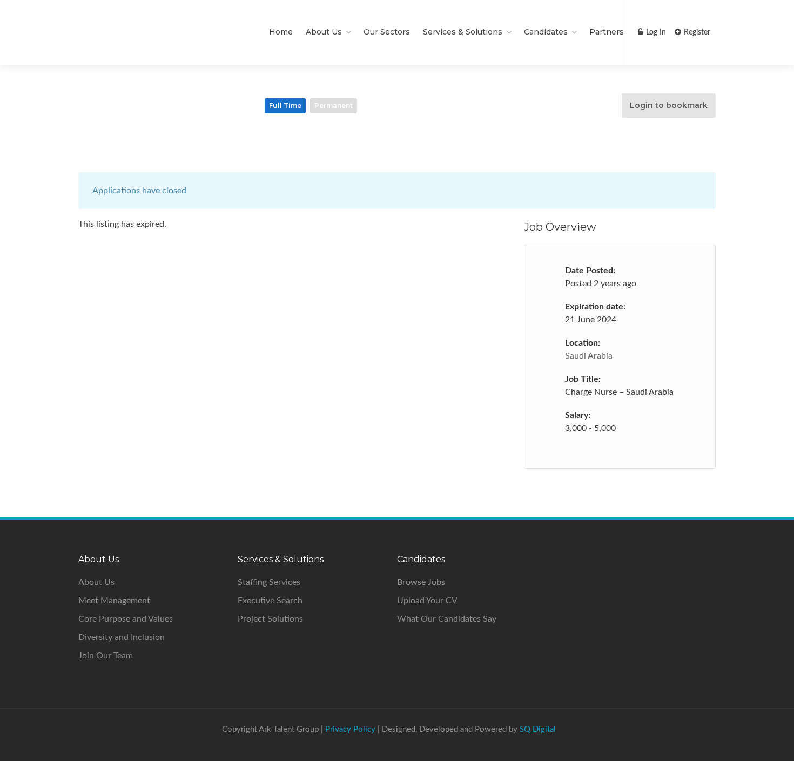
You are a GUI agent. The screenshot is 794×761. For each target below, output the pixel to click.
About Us (96, 582)
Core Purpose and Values (125, 619)
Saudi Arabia (589, 356)
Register (696, 32)
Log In (655, 32)
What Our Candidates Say (446, 619)
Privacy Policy (350, 729)
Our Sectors (387, 32)
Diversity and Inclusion (121, 637)
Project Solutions (270, 619)
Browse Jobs (421, 582)
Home (281, 32)
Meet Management (114, 600)
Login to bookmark (669, 105)
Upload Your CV (427, 600)
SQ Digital (538, 729)
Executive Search (270, 600)
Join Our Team (105, 655)
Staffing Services (269, 582)
